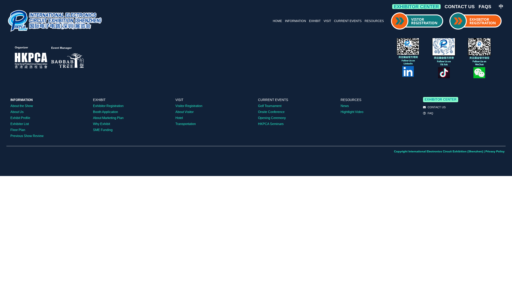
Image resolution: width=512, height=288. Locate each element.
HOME (277, 21)
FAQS (485, 6)
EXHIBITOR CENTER (416, 6)
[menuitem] (501, 6)
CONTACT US (460, 6)
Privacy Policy (495, 151)
